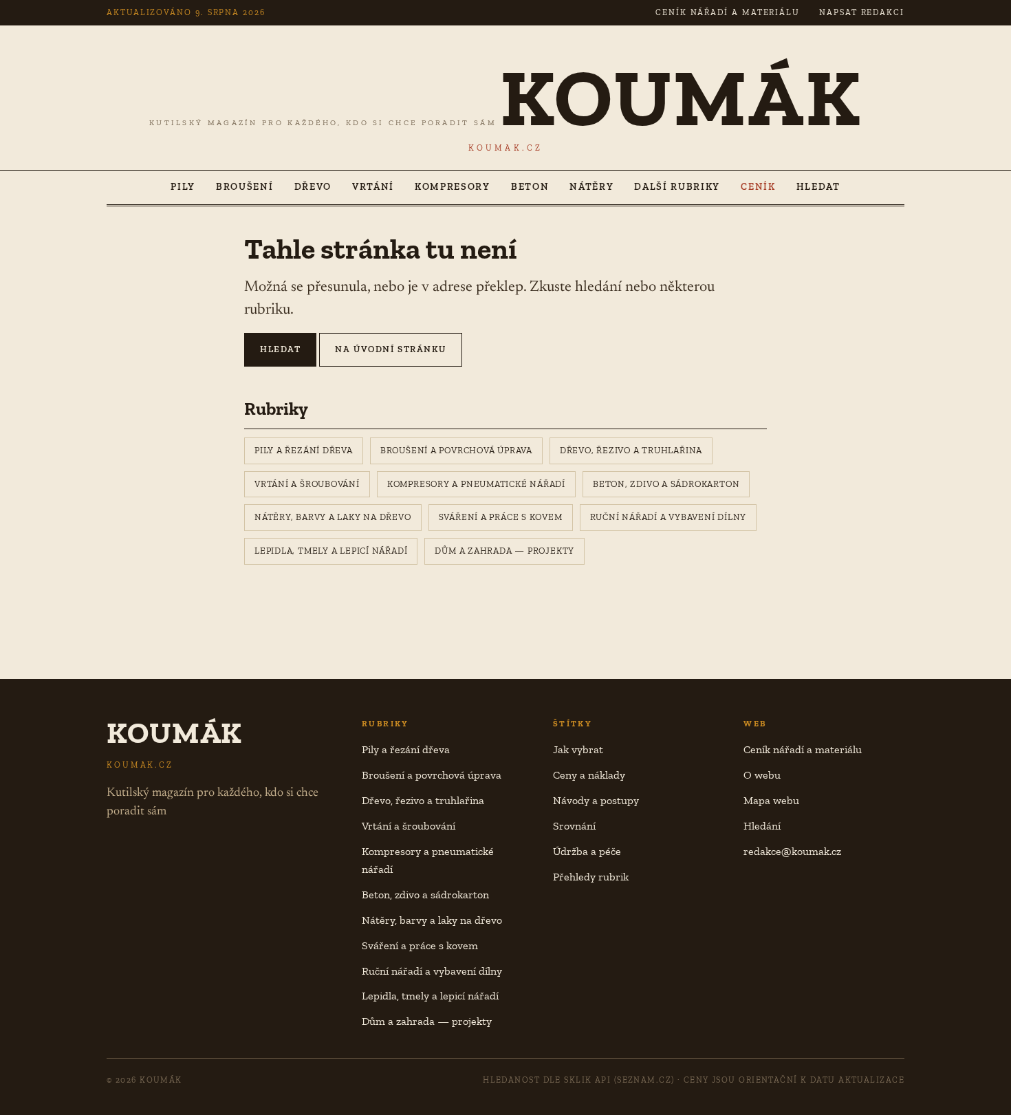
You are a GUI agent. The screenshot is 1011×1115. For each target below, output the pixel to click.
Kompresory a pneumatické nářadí (476, 484)
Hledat (818, 187)
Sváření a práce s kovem (501, 517)
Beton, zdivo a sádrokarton (666, 484)
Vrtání (373, 187)
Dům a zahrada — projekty (504, 550)
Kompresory (452, 187)
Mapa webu (771, 800)
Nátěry (591, 187)
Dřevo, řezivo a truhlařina (631, 450)
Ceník (758, 187)
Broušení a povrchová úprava (456, 450)
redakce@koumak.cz (792, 851)
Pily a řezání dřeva (303, 450)
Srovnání (574, 825)
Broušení (244, 187)
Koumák (681, 97)
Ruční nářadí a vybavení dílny (668, 517)
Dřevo (312, 187)
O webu (762, 774)
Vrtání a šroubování (307, 484)
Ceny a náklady (589, 774)
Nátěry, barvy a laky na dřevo (332, 517)
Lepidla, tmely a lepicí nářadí (330, 550)
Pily (183, 187)
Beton (530, 187)
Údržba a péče (587, 851)
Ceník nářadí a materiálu (727, 12)
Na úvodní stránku (390, 349)
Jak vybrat (578, 749)
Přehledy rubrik (591, 876)
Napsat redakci (861, 12)
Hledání (762, 825)
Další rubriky (677, 187)
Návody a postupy (596, 800)
